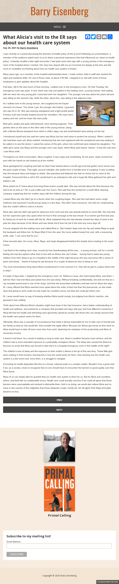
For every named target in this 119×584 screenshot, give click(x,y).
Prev (59, 399)
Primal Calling (59, 515)
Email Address (13, 541)
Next (59, 409)
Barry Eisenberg (59, 10)
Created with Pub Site (107, 581)
